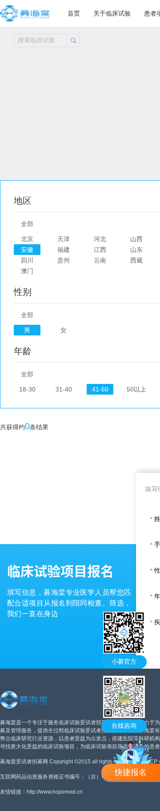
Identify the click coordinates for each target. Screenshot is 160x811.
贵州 (64, 260)
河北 (100, 238)
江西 (100, 249)
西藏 (136, 260)
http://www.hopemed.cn (55, 792)
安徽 (27, 249)
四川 (27, 260)
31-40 (64, 389)
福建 (64, 249)
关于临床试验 (112, 13)
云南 (100, 260)
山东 (136, 249)
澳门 (27, 270)
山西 (136, 238)
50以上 (136, 389)
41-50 (100, 389)
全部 (27, 223)
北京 (27, 238)
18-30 (27, 389)
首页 (74, 13)
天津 (64, 238)
